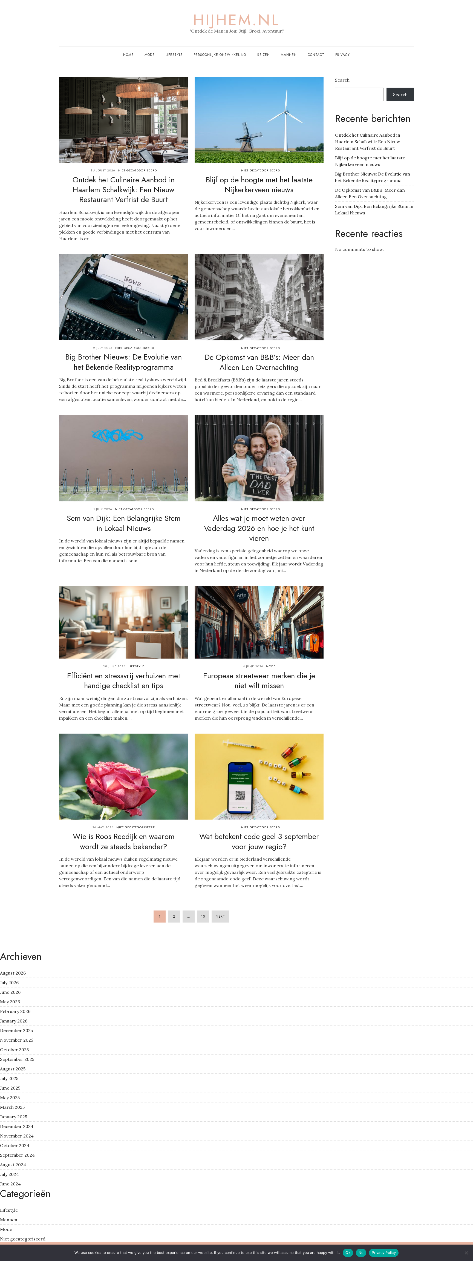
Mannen (289, 54)
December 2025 (16, 1030)
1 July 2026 (102, 509)
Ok (347, 1252)
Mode (150, 54)
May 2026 (10, 1001)
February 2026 (15, 1011)
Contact (316, 54)
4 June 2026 (253, 666)
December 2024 (16, 1126)
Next (220, 916)
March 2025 (12, 1107)
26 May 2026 (103, 827)
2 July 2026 (103, 348)
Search (342, 80)
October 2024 (14, 1145)
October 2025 (14, 1049)
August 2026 (13, 973)
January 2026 (13, 1021)
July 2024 (9, 1174)
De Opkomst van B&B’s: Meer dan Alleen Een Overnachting (259, 362)
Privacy (342, 54)
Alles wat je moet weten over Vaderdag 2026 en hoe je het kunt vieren (259, 528)
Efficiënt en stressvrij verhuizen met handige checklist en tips (123, 680)
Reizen (263, 54)
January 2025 (13, 1116)
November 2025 (16, 1040)
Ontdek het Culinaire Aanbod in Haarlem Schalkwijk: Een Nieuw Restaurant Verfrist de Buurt (124, 189)
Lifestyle (174, 54)
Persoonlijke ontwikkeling (220, 54)
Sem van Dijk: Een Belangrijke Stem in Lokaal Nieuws (124, 523)
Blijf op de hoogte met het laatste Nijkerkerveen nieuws (259, 184)
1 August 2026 (103, 170)
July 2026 (9, 982)
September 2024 (17, 1155)
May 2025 (10, 1097)
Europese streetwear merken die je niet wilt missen (259, 680)
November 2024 (17, 1136)
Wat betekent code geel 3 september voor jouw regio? (259, 841)
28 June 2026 (114, 666)
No (361, 1252)
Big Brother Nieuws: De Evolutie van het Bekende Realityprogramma (123, 361)
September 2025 (17, 1059)
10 (203, 916)
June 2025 (10, 1088)
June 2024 (10, 1184)
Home (128, 54)
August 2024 (13, 1164)
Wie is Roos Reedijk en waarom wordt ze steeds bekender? (124, 841)
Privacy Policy (384, 1252)
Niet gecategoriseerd (137, 170)
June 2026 (10, 992)
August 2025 (12, 1069)
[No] (466, 1253)
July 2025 (9, 1078)
